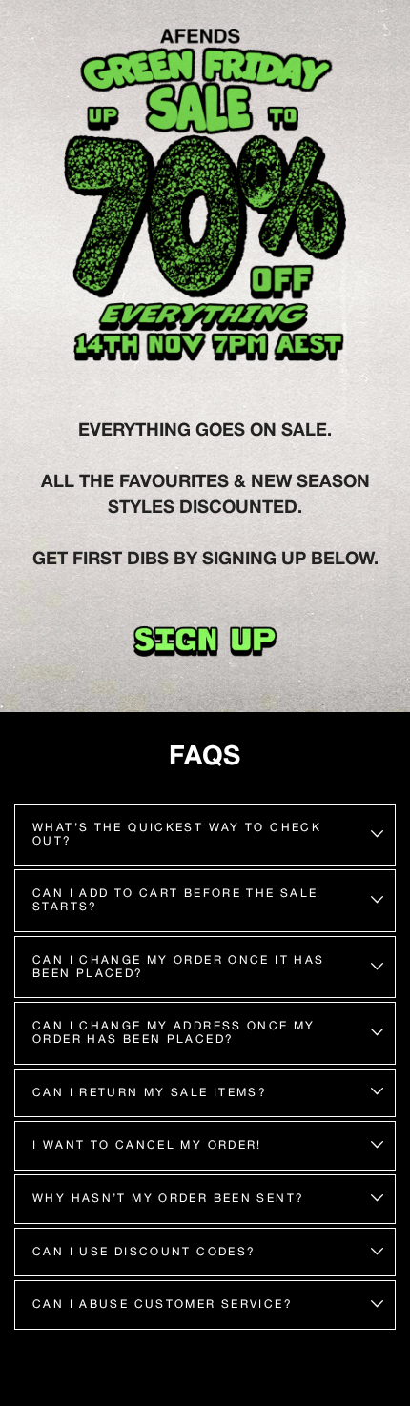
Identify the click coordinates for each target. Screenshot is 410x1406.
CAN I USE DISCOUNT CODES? (144, 1251)
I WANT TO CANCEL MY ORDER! (147, 1144)
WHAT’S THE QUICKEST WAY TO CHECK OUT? (176, 834)
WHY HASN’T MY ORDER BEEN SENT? (168, 1198)
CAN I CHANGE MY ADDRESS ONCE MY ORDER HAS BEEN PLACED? (174, 1032)
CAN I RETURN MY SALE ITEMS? (149, 1092)
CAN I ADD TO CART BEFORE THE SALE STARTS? (175, 899)
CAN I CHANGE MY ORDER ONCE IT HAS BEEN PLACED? (178, 966)
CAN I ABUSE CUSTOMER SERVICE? (162, 1304)
